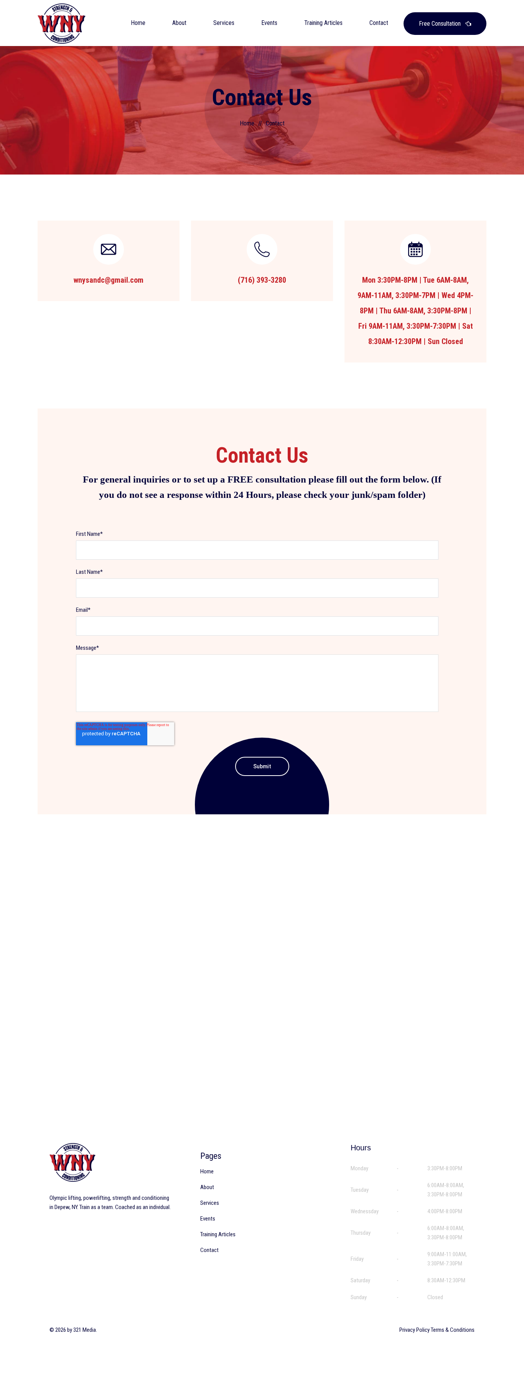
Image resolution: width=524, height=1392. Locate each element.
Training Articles (323, 22)
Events (269, 22)
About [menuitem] (207, 1187)
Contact (378, 22)
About (179, 22)
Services (223, 22)
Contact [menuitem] (209, 1250)
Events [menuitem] (207, 1218)
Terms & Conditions (453, 1329)
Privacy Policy (414, 1329)
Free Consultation (440, 23)
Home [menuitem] (207, 1171)
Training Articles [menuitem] (218, 1234)
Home (138, 22)
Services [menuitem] (209, 1202)
